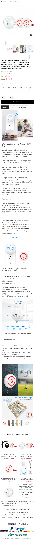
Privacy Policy (11, 512)
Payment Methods (24, 509)
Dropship (21, 520)
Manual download (7, 517)
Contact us (14, 520)
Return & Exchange (22, 512)
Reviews (12, 107)
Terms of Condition (24, 514)
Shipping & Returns (22, 107)
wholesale (30, 517)
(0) (9, 75)
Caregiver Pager (14, 1)
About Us (14, 509)
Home (6, 1)
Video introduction (19, 517)
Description (5, 107)
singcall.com (17, 538)
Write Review (14, 75)
